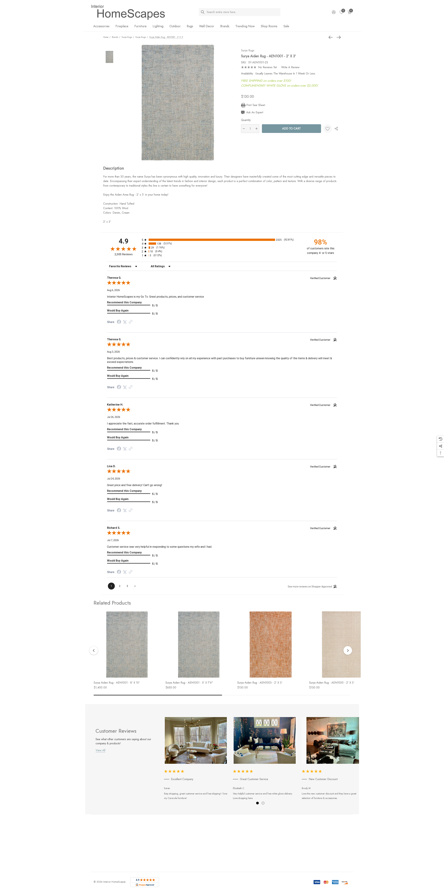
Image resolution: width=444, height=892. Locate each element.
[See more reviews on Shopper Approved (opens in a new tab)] (131, 322)
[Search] (203, 12)
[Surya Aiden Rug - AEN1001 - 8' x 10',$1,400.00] (127, 644)
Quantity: (246, 120)
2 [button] (263, 803)
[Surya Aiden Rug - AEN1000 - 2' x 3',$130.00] (342, 644)
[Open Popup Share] (336, 128)
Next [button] (347, 650)
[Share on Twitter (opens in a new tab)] (125, 322)
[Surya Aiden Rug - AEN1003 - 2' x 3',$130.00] (270, 644)
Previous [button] (93, 650)
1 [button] (257, 803)
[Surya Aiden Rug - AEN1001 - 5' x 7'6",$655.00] (198, 644)
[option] (195, 759)
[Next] (338, 37)
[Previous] (331, 37)
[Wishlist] (327, 128)
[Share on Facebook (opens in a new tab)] (119, 322)
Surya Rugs (247, 50)
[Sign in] (333, 12)
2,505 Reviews (123, 254)
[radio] (222, 240)
